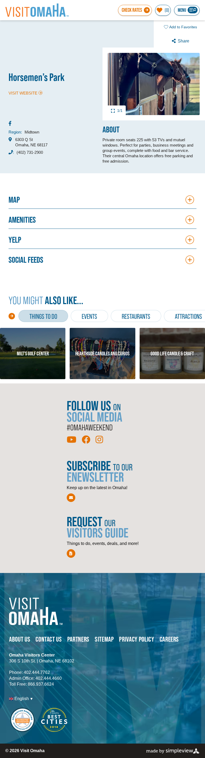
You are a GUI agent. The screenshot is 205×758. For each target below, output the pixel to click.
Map (14, 199)
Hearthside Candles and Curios (102, 353)
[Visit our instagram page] (99, 439)
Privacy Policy (136, 639)
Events (89, 316)
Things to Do (43, 316)
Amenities (22, 219)
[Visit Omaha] (37, 10)
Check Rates (132, 10)
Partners (78, 639)
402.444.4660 (49, 678)
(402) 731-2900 (30, 152)
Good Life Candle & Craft (172, 353)
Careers (169, 639)
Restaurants (136, 316)
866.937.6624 (41, 684)
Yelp (15, 239)
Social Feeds (26, 259)
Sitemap (104, 639)
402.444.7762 (37, 672)
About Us (19, 639)
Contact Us (49, 639)
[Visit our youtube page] (71, 439)
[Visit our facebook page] (86, 439)
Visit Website (23, 93)
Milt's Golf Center (33, 353)
